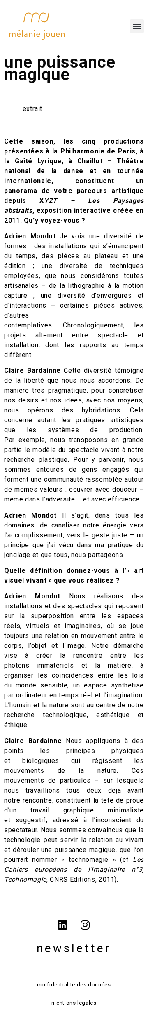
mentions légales (73, 1003)
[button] (137, 26)
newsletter (74, 948)
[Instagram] (85, 925)
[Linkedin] (62, 925)
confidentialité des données (74, 984)
